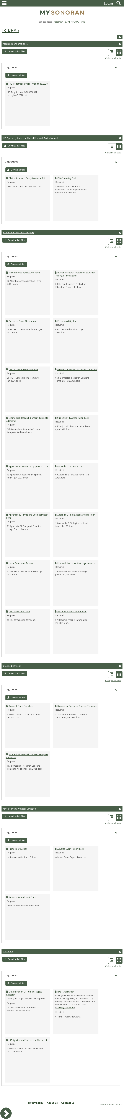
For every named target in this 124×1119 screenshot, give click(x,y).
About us (52, 1102)
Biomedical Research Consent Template (77, 369)
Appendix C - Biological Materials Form (76, 514)
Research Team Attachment (22, 321)
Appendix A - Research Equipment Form (28, 466)
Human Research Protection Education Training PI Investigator (75, 274)
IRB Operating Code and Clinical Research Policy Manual (30, 138)
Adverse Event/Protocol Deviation (19, 808)
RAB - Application (65, 991)
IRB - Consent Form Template (23, 369)
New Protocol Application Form (24, 272)
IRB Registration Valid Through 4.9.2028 (28, 83)
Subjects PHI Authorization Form (73, 417)
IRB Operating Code (67, 178)
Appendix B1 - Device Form (70, 466)
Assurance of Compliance (15, 43)
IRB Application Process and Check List (28, 1040)
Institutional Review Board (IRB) (18, 232)
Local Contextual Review (21, 563)
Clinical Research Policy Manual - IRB (27, 178)
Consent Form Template (21, 706)
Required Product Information (71, 611)
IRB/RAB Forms (78, 22)
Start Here (8, 951)
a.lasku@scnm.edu (65, 1007)
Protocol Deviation (18, 848)
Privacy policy (35, 1102)
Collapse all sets (113, 58)
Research (58, 22)
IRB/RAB (67, 22)
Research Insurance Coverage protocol (76, 563)
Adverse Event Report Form (70, 848)
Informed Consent (12, 665)
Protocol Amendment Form (22, 897)
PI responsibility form (67, 321)
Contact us (67, 1102)
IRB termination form (19, 611)
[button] (14, 51)
